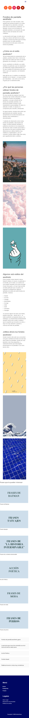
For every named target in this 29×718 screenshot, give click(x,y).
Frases (4, 690)
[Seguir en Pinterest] (18, 8)
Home (4, 686)
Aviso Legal (5, 699)
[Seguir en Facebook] (6, 8)
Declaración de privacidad (9, 701)
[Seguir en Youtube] (22, 8)
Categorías (5, 688)
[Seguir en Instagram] (14, 8)
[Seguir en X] (10, 8)
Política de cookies (7, 703)
